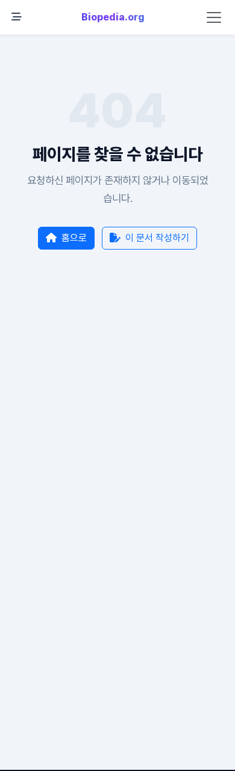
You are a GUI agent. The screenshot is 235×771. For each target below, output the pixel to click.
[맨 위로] (207, 755)
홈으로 (74, 238)
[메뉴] (16, 17)
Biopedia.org (113, 17)
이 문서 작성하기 (157, 238)
